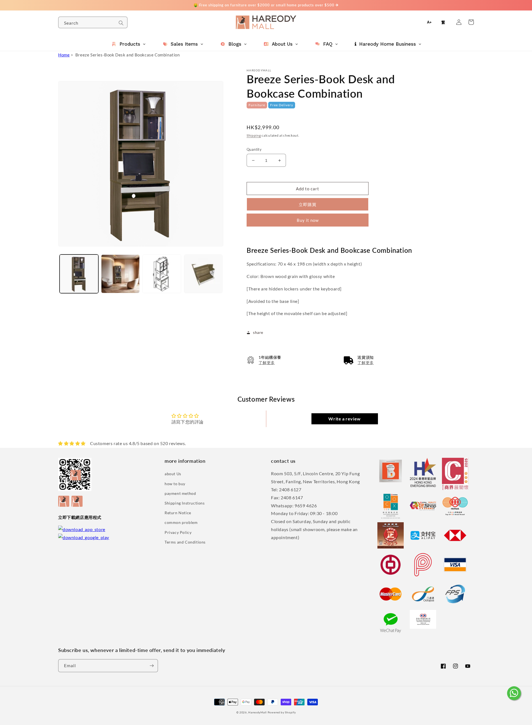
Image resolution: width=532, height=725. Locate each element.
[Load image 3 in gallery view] (161, 273)
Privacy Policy (178, 532)
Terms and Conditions (185, 542)
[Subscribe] (151, 665)
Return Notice (178, 512)
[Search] (121, 23)
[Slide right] (218, 259)
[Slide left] (64, 259)
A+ (429, 22)
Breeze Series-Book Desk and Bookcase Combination (127, 54)
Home (64, 54)
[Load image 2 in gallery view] (120, 273)
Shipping (254, 135)
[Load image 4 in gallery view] (203, 273)
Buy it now (308, 220)
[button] (264, 360)
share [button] (258, 332)
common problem (181, 522)
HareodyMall (257, 712)
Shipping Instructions (185, 503)
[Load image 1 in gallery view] (79, 273)
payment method (180, 493)
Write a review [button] (344, 418)
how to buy (175, 483)
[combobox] (92, 22)
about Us (173, 473)
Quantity (254, 149)
